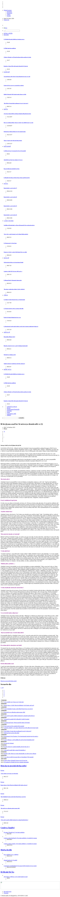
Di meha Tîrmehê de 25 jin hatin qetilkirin (14, 832)
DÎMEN (9, 415)
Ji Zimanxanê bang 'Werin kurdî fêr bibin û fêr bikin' (17, 722)
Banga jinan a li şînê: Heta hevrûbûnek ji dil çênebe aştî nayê (19, 705)
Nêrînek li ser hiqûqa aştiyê (10, 354)
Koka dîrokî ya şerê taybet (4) (10, 215)
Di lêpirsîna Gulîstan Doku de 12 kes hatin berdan (15, 131)
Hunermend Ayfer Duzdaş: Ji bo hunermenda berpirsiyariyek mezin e (21, 736)
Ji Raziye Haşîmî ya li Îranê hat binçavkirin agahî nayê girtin (17, 57)
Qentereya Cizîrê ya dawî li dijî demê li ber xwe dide (15, 252)
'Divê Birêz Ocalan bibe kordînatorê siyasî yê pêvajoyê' (16, 103)
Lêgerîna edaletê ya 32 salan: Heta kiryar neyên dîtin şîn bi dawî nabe (21, 727)
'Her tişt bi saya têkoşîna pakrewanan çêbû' (14, 712)
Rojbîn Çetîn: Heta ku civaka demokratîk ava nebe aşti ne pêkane (20, 753)
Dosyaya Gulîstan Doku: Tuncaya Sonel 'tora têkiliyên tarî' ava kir (18, 122)
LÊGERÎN (21, 418)
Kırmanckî (9, 13)
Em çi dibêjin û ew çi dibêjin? (11, 854)
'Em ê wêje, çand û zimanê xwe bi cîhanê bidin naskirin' (16, 234)
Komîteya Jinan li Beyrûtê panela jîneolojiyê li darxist (16, 66)
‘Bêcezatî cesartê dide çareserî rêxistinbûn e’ (15, 750)
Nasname (6, 893)
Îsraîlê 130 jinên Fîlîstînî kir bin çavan (12, 317)
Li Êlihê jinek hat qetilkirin (10, 48)
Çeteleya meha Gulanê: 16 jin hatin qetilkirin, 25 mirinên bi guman (20, 843)
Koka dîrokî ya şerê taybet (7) (10, 188)
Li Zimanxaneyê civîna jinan (10, 243)
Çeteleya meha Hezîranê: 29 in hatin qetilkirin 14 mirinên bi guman (20, 838)
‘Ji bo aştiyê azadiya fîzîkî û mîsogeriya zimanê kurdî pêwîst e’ (19, 715)
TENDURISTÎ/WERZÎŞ (13, 409)
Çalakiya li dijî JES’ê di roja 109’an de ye (13, 271)
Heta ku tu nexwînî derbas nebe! (9, 681)
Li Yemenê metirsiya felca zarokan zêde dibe (13, 308)
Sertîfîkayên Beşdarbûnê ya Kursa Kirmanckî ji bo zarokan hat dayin (19, 225)
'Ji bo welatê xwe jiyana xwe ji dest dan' (14, 702)
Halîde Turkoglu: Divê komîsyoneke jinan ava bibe (15, 94)
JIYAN (8, 408)
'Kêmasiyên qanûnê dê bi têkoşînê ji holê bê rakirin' (16, 719)
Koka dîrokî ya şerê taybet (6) (10, 197)
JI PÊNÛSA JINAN (12, 406)
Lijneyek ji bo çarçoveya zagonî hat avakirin (14, 85)
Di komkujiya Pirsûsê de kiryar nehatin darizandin (16, 762)
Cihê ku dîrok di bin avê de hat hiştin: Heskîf (13, 262)
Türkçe (8, 14)
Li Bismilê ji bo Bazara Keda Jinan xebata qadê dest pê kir (17, 177)
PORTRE (9, 411)
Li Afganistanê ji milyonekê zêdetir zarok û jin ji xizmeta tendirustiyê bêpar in (21, 326)
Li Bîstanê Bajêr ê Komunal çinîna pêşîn (13, 280)
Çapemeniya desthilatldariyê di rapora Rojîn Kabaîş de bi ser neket (20, 865)
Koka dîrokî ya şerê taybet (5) (10, 206)
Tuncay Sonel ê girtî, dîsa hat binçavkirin (13, 140)
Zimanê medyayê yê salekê (10, 860)
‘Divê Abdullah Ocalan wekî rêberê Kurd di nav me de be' (18, 708)
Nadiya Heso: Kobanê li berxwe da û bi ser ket (15, 760)
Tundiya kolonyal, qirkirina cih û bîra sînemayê (14, 363)
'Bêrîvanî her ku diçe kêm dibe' (11, 733)
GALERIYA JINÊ (11, 413)
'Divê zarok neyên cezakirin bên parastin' (14, 726)
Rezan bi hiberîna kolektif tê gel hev (12, 168)
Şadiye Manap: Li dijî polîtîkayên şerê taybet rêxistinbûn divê (19, 739)
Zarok (8, 412)
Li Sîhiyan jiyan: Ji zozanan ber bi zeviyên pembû (15, 150)
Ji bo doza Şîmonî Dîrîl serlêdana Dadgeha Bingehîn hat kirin (17, 113)
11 (4, 431)
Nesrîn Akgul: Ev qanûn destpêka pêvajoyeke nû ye (17, 746)
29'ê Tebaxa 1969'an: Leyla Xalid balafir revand (16, 876)
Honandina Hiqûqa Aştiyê (9, 336)
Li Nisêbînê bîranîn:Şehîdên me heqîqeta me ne (14, 39)
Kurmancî (9, 11)
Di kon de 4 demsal (9, 743)
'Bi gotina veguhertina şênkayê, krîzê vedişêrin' (14, 289)
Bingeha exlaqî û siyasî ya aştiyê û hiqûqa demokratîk (16, 345)
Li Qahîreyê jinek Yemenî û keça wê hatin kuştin (14, 299)
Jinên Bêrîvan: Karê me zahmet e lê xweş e (13, 159)
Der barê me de (7, 891)
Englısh (9, 16)
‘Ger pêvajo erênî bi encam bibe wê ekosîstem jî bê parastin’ (19, 757)
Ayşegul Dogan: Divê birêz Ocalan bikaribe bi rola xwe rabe (17, 76)
